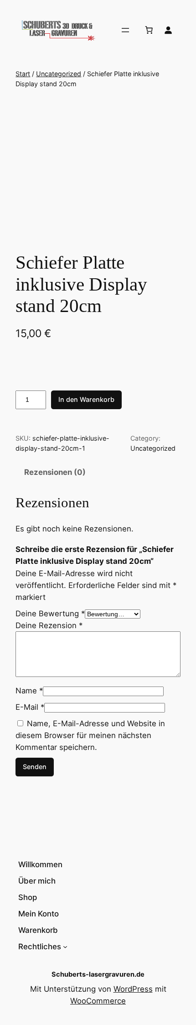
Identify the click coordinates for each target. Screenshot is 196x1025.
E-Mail (29, 707)
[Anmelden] (168, 30)
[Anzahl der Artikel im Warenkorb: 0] (149, 30)
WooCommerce (98, 1000)
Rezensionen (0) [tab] (55, 472)
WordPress (133, 989)
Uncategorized (58, 74)
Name (29, 690)
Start (22, 74)
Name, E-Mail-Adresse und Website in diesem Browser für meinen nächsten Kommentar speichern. (90, 735)
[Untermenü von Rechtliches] (65, 946)
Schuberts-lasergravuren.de (98, 974)
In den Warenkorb (86, 399)
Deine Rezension (49, 625)
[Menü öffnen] (125, 30)
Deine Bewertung (50, 613)
